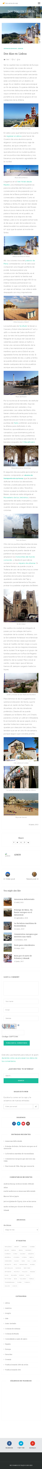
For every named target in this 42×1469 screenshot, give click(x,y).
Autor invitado (10, 1323)
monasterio (23, 1264)
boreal (13, 1250)
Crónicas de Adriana (12, 1329)
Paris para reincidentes (24, 945)
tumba (19, 1282)
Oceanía (8, 1359)
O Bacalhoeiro (28, 442)
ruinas (21, 1275)
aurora (32, 1246)
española (8, 1257)
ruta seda (8, 1278)
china (15, 1253)
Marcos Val (8, 1196)
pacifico (16, 1271)
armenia (24, 1246)
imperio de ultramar (27, 563)
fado (16, 423)
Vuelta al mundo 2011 (13, 1370)
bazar (7, 1250)
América (8, 1308)
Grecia (31, 1257)
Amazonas (8, 1246)
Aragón (8, 1313)
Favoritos (8, 1354)
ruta (28, 1275)
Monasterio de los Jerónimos (16, 497)
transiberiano (9, 1282)
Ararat (16, 1246)
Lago (34, 1261)
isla (29, 1261)
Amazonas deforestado (24, 899)
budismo (28, 1250)
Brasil (21, 1250)
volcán (7, 1286)
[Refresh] (18, 1025)
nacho (6, 1206)
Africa (7, 1303)
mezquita (8, 1264)
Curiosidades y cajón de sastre (16, 1339)
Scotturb (23, 326)
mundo (32, 1264)
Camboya (8, 1253)
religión (14, 1275)
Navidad (18, 1268)
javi (5, 1201)
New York (27, 1268)
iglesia (16, 1261)
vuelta (14, 1286)
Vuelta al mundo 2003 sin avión (16, 1365)
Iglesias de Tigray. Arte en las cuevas (22, 1201)
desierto (31, 1253)
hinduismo (8, 1261)
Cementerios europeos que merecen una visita (19, 1160)
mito (15, 1264)
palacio (24, 1271)
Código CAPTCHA (10, 1037)
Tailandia (23, 1278)
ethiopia (16, 1257)
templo (31, 1278)
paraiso (32, 1271)
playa (7, 1275)
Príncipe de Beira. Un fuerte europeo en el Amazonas (23, 912)
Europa (20, 48)
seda (15, 1278)
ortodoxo (8, 1271)
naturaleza (9, 1268)
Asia (6, 1318)
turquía (27, 1282)
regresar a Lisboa (13, 136)
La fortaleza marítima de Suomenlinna (19, 1154)
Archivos (7, 1225)
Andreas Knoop (9, 1184)
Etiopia (24, 1257)
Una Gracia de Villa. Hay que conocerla (19, 1166)
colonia (22, 1253)
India (23, 1261)
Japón (16, 1196)
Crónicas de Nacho (10, 48)
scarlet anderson (10, 1191)
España (7, 1344)
